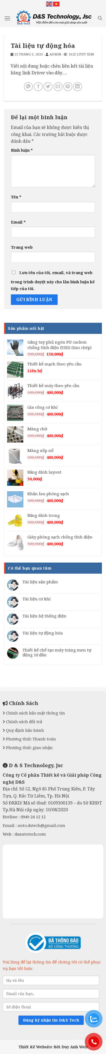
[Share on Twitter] (47, 86)
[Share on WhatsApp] (28, 86)
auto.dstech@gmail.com (41, 825)
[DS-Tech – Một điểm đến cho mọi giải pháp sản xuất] (54, 18)
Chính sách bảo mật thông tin (35, 713)
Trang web (22, 247)
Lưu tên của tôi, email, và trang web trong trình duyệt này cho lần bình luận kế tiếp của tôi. (53, 280)
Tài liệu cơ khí (37, 598)
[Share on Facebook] (38, 86)
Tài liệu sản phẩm (40, 581)
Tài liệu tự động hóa (43, 632)
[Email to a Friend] (58, 86)
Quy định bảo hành (24, 730)
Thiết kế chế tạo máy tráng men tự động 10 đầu (57, 652)
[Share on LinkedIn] (77, 86)
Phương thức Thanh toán (30, 739)
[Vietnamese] (56, 4)
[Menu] (7, 18)
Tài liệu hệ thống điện (44, 615)
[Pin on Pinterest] (67, 86)
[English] (49, 4)
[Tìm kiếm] (100, 18)
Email (18, 222)
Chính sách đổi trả (23, 721)
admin (55, 54)
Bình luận (22, 150)
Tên (16, 197)
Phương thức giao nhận (29, 747)
